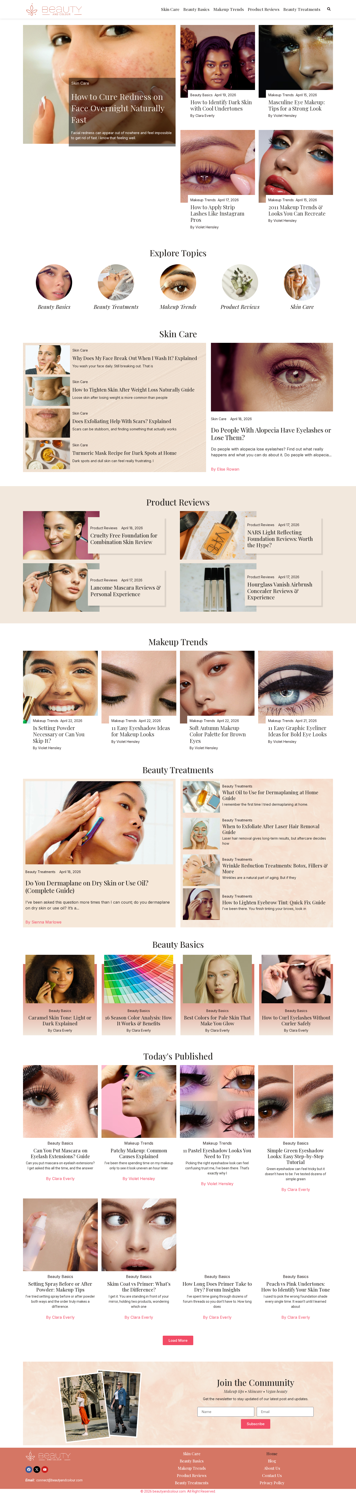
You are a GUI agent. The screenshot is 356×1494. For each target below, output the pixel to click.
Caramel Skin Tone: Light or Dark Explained (60, 1020)
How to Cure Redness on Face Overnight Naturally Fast (117, 108)
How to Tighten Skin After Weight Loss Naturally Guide (133, 389)
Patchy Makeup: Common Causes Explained (139, 1153)
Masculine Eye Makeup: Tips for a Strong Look (296, 105)
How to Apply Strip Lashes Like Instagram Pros (217, 213)
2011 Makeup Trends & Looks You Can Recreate (296, 210)
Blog (272, 1460)
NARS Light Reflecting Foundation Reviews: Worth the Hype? (280, 539)
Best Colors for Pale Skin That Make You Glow (217, 1020)
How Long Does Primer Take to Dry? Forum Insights (217, 1286)
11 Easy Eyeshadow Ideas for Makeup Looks (140, 731)
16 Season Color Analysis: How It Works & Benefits (138, 1020)
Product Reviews (263, 9)
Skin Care (170, 9)
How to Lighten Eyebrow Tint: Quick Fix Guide (273, 902)
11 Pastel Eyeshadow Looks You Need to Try (217, 1153)
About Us (272, 1468)
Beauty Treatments (301, 9)
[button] (178, 1340)
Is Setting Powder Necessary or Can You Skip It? (59, 734)
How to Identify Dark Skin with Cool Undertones (221, 105)
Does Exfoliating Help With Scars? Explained (121, 421)
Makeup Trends (228, 9)
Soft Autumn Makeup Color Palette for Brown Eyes (218, 734)
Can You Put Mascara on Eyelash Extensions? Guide (60, 1153)
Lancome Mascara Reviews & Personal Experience (125, 590)
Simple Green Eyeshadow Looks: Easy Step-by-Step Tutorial (295, 1156)
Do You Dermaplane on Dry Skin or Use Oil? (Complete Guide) (86, 887)
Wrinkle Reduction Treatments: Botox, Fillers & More (275, 868)
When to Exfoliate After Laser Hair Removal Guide (270, 829)
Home (272, 1453)
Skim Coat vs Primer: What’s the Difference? (138, 1286)
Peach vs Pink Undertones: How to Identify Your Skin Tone (295, 1286)
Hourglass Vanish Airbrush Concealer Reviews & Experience (279, 591)
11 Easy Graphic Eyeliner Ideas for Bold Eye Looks (297, 731)
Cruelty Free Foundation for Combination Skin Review (123, 538)
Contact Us (272, 1475)
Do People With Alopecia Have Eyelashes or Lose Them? (271, 434)
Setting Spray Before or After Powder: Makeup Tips (60, 1286)
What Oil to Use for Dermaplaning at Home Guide (270, 795)
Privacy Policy (272, 1482)
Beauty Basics (196, 9)
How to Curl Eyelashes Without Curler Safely (296, 1020)
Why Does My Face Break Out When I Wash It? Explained (134, 358)
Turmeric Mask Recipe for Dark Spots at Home (124, 453)
